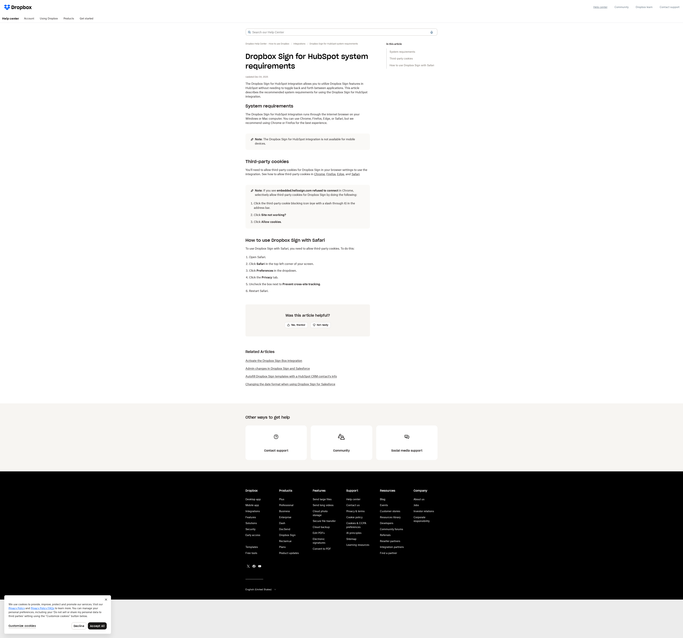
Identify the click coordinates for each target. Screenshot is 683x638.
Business (284, 511)
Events (384, 505)
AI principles (353, 532)
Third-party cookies (401, 58)
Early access (252, 535)
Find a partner (388, 553)
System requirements (402, 51)
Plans (282, 546)
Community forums (391, 529)
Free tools (251, 553)
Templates (251, 546)
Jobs (416, 505)
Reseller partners (390, 541)
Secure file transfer (324, 520)
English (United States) (258, 589)
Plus (281, 499)
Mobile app (252, 505)
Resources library (390, 517)
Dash (282, 523)
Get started (86, 18)
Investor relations (424, 511)
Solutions (251, 523)
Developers (386, 523)
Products (68, 18)
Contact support (669, 7)
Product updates (289, 553)
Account (29, 18)
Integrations (252, 511)
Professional (286, 505)
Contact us (353, 505)
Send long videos (323, 505)
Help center (600, 7)
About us (419, 499)
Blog (382, 499)
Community (622, 7)
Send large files (322, 499)
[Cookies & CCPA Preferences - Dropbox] (57, 614)
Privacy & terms (355, 511)
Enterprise (285, 517)
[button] (249, 32)
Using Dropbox (49, 18)
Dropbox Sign (287, 535)
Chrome (319, 174)
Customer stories (390, 511)
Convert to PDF (322, 548)
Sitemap (351, 538)
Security (250, 529)
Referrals (385, 535)
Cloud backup (321, 527)
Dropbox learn (644, 7)
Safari (355, 174)
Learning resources (357, 544)
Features (250, 517)
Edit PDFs (319, 532)
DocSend (284, 529)
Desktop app (253, 499)
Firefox (331, 174)
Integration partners (392, 546)
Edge (340, 174)
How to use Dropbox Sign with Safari (412, 65)
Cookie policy (354, 517)
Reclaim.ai (285, 541)
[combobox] (341, 32)
